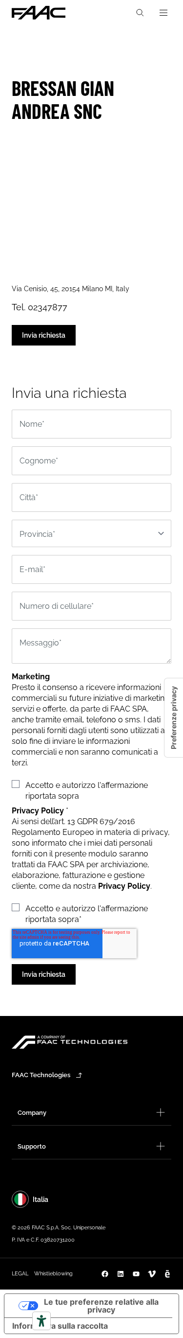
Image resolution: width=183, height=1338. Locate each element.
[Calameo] (167, 1274)
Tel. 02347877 (39, 307)
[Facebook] (105, 1274)
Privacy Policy (124, 886)
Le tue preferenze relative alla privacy (101, 1306)
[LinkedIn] (120, 1274)
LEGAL (20, 1273)
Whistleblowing (53, 1273)
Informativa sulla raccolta (60, 1326)
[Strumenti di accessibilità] (41, 1321)
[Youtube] (136, 1274)
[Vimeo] (152, 1274)
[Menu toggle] (163, 13)
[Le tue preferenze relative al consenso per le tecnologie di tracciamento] (173, 717)
